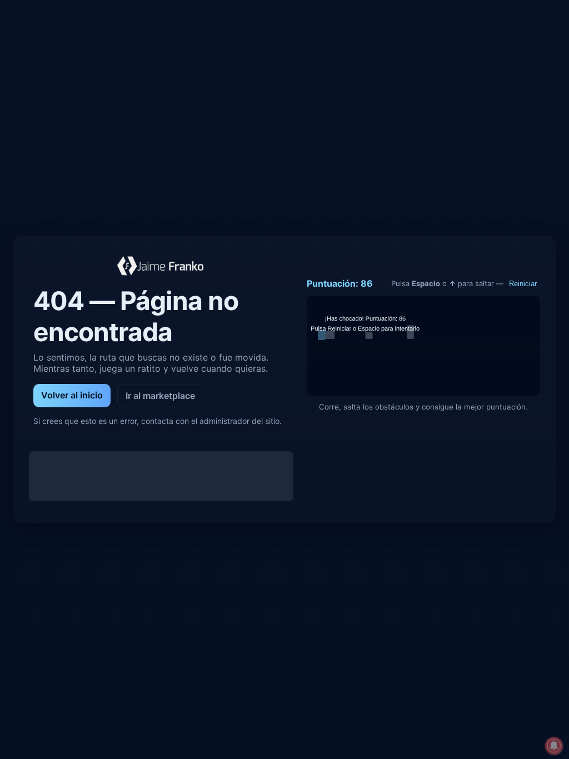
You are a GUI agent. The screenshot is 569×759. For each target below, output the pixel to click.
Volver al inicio (72, 395)
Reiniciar (523, 283)
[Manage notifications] (554, 746)
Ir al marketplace (160, 395)
